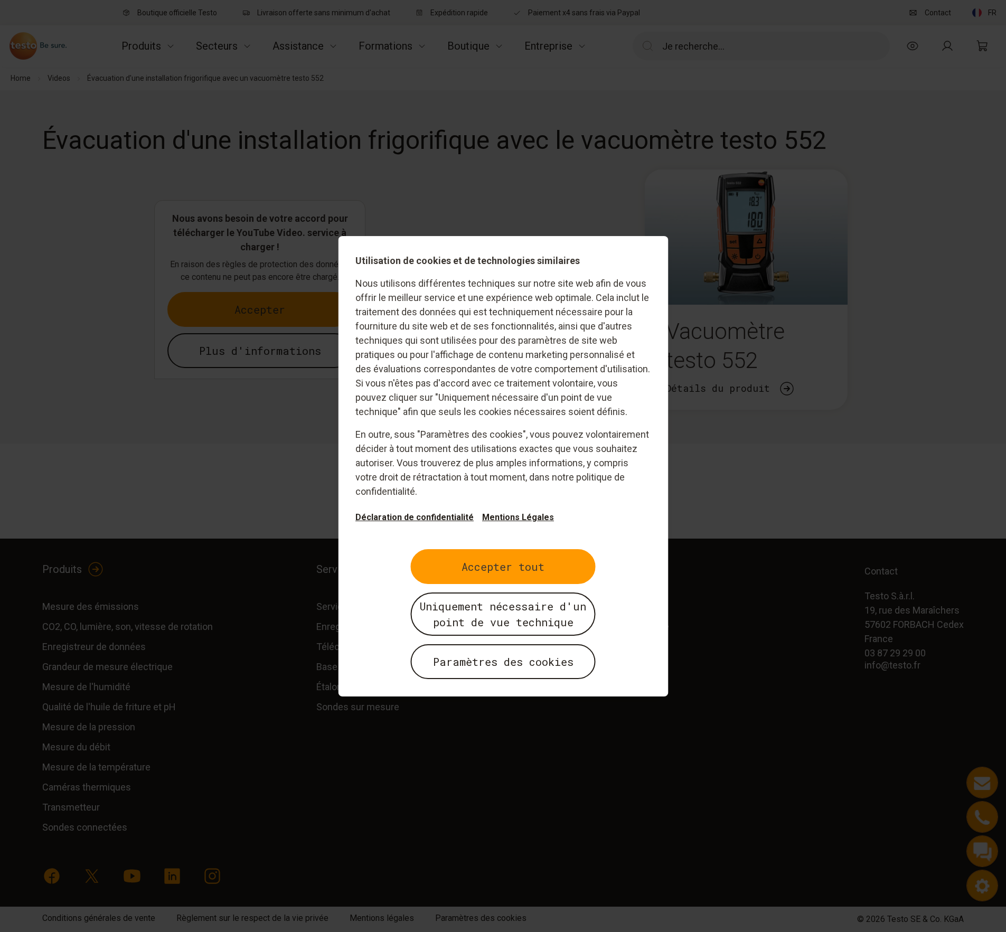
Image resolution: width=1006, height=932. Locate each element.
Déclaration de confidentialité (414, 517)
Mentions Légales (518, 517)
